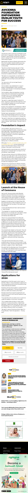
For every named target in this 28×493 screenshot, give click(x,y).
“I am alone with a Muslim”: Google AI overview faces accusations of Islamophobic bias (17, 384)
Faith (9, 387)
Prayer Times (18, 451)
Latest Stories (6, 451)
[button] (25, 457)
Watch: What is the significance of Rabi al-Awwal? (15, 391)
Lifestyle (4, 28)
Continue (8, 360)
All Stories (5, 453)
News (9, 373)
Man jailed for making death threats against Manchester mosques (17, 377)
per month (8, 352)
